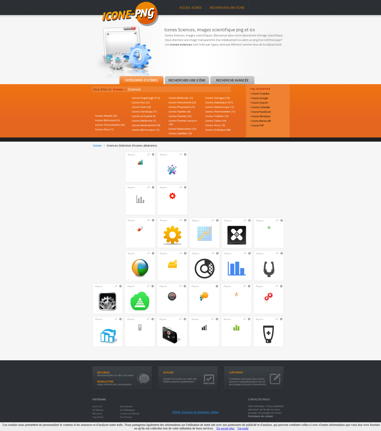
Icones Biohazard (107, 120)
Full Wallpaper (127, 409)
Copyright (236, 372)
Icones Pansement (182, 102)
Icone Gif (97, 406)
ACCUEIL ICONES (190, 7)
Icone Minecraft (261, 121)
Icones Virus (215, 125)
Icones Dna (104, 129)
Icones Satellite (180, 133)
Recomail (103, 372)
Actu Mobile (126, 406)
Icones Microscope (145, 130)
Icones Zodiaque (217, 130)
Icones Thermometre (220, 111)
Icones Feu (141, 102)
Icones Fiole (141, 107)
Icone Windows (261, 116)
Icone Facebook (261, 111)
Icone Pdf (258, 125)
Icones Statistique (219, 102)
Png (130, 155)
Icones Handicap (144, 111)
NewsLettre (105, 381)
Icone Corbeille (261, 107)
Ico (133, 155)
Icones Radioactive (182, 129)
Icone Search (260, 102)
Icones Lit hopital (143, 116)
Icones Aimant (106, 115)
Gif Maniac (98, 409)
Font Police (126, 417)
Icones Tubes (215, 120)
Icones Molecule (181, 98)
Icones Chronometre (110, 125)
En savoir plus (225, 428)
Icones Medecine (144, 120)
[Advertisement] (226, 65)
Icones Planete (180, 116)
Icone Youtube (260, 93)
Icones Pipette (179, 111)
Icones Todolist (216, 116)
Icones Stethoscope (219, 107)
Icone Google (260, 98)
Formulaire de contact (260, 416)
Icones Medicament (146, 125)
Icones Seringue (217, 98)
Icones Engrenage (146, 98)
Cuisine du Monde (129, 413)
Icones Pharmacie (182, 107)
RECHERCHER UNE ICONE (227, 7)
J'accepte (242, 428)
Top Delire (98, 417)
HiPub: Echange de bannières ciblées (195, 412)
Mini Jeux (97, 413)
